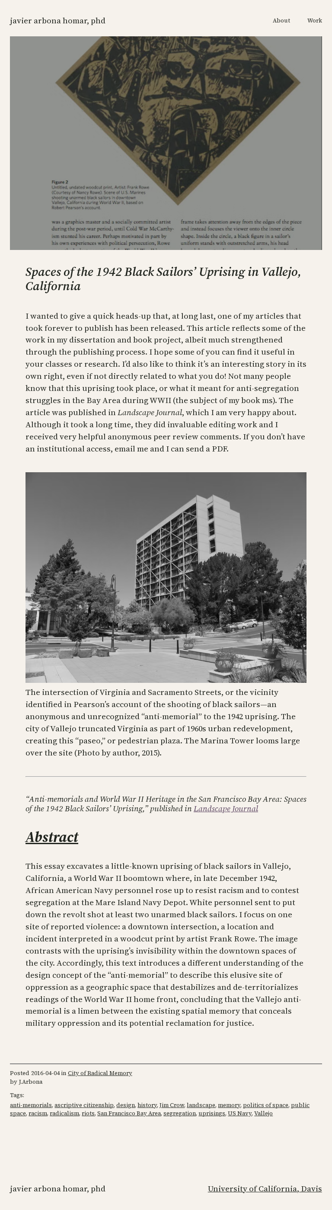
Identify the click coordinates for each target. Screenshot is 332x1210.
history (147, 1105)
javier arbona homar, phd (57, 20)
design (125, 1105)
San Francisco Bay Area (129, 1113)
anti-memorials (31, 1105)
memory (229, 1105)
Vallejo (263, 1113)
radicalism (64, 1113)
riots (88, 1113)
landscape (201, 1105)
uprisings (211, 1113)
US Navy (240, 1113)
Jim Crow (172, 1105)
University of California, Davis (265, 1188)
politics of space (265, 1105)
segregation (179, 1113)
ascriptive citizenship (84, 1105)
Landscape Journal (226, 808)
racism (38, 1113)
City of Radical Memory (100, 1073)
